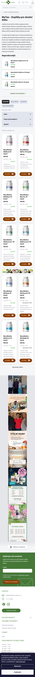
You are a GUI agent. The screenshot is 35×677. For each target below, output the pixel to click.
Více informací (20, 662)
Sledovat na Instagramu (19, 547)
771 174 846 (9, 599)
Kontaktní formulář (11, 610)
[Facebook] (3, 603)
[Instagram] (8, 603)
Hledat (30, 7)
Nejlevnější (14, 101)
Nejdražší (24, 101)
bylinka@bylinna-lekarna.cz (13, 595)
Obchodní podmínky (7, 625)
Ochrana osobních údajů (9, 628)
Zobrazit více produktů (17, 93)
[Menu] (32, 2)
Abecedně (5, 101)
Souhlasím (17, 672)
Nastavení (17, 666)
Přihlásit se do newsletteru (11, 581)
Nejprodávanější (8, 106)
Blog (3, 636)
